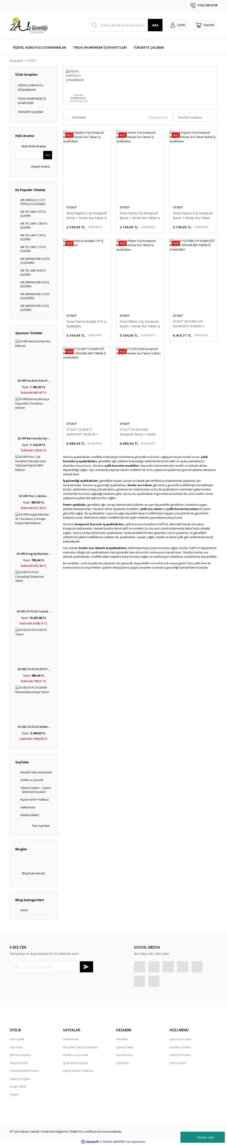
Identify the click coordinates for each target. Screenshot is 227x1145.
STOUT (31, 61)
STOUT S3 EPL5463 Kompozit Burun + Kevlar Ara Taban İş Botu (138, 431)
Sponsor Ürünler (180, 1039)
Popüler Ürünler (180, 1047)
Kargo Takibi (18, 1086)
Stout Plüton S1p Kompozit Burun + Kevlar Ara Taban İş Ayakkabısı (140, 323)
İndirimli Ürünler (180, 1055)
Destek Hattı (206, 1137)
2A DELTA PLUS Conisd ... (34, 611)
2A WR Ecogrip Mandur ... (33, 554)
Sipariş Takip (124, 1047)
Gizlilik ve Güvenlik (75, 1055)
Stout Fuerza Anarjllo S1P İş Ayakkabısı (86, 323)
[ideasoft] (90, 1141)
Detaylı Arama (40, 166)
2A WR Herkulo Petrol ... (34, 381)
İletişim (14, 1094)
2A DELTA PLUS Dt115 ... (34, 669)
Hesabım (122, 1039)
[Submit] (86, 966)
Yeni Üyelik (17, 1039)
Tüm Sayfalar (40, 826)
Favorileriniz (124, 1055)
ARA (155, 25)
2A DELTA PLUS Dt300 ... (34, 727)
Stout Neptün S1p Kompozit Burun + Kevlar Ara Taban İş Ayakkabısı (87, 215)
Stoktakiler (79, 117)
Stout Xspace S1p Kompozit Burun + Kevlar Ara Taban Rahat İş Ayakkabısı (193, 215)
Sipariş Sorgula (20, 1079)
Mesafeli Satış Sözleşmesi (80, 1047)
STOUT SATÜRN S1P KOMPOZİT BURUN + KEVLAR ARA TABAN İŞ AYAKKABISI (189, 323)
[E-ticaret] (113, 1141)
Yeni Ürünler (177, 1063)
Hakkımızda (71, 1039)
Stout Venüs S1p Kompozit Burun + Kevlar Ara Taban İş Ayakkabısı (140, 215)
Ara (47, 155)
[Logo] (29, 25)
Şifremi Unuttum (20, 1055)
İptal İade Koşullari (75, 1063)
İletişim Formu (19, 1063)
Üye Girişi (16, 1047)
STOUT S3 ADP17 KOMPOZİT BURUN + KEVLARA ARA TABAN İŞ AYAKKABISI (84, 431)
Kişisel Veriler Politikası (78, 1071)
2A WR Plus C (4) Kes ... (34, 496)
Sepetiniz (122, 1063)
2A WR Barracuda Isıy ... (34, 438)
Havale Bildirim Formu (24, 1071)
